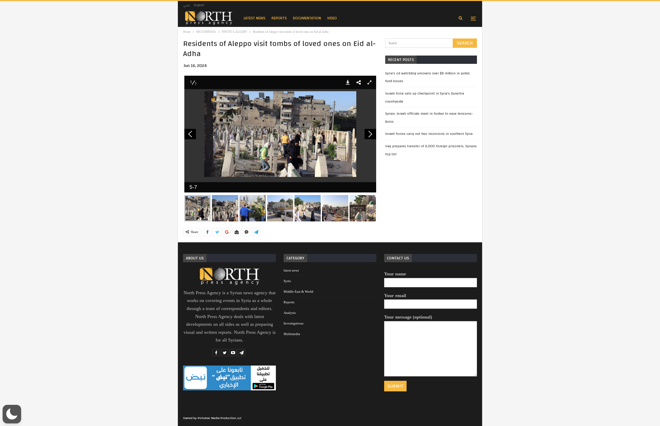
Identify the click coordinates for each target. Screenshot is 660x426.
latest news (254, 18)
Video (332, 18)
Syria (287, 281)
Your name (395, 273)
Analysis (290, 313)
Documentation (307, 18)
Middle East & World (298, 291)
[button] (348, 82)
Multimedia (292, 334)
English (199, 5)
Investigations (293, 323)
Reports (289, 302)
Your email (395, 295)
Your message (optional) (408, 317)
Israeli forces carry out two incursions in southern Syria (429, 133)
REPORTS (279, 18)
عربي (186, 5)
